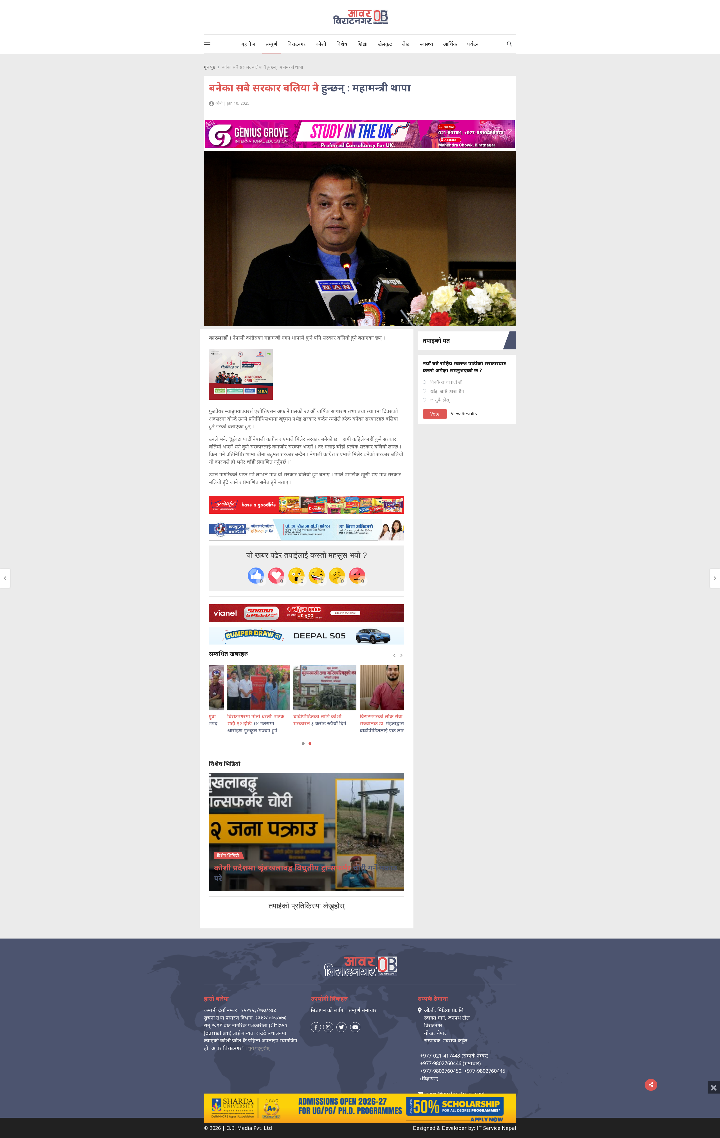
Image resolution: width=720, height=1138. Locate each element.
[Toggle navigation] (207, 44)
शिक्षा (362, 44)
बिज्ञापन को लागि (327, 1010)
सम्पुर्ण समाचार (362, 1010)
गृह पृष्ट (209, 67)
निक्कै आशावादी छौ (446, 382)
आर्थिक (450, 44)
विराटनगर (296, 44)
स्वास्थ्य (426, 44)
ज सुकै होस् (439, 400)
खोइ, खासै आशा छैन (447, 391)
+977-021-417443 (440, 1055)
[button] (303, 743)
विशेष (341, 44)
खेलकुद (385, 44)
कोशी (321, 44)
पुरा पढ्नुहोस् (258, 1048)
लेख (406, 44)
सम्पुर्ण (271, 44)
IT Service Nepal (496, 1127)
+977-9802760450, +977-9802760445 (462, 1070)
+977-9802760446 (440, 1063)
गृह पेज (248, 44)
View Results (464, 413)
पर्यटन (473, 44)
